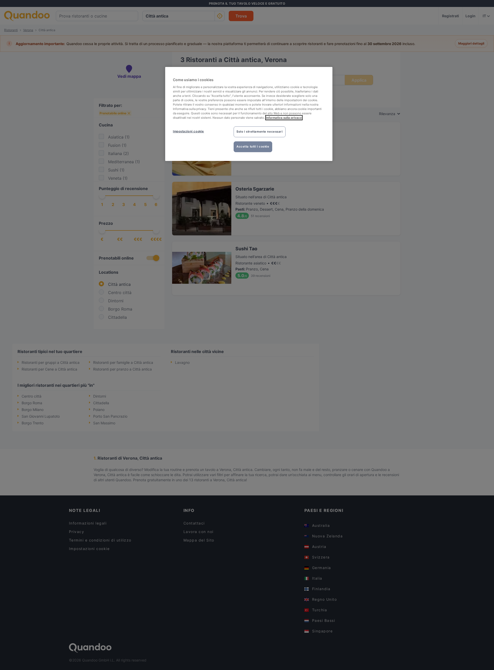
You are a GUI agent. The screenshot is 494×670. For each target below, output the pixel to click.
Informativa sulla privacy (284, 117)
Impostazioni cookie (188, 131)
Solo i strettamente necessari (259, 131)
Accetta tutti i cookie (252, 146)
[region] (248, 114)
